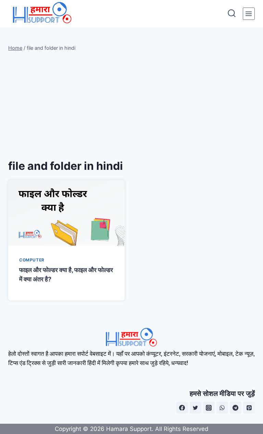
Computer (32, 259)
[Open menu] (249, 14)
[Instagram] (209, 407)
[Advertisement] (131, 105)
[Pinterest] (249, 407)
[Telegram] (235, 407)
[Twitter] (195, 407)
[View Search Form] (231, 14)
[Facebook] (182, 407)
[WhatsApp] (222, 407)
